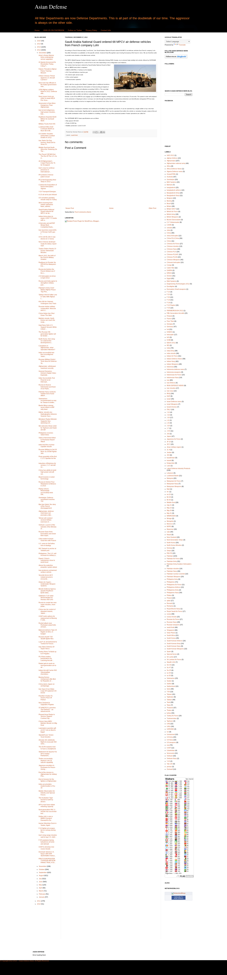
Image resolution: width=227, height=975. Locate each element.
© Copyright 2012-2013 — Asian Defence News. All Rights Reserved (24, 961)
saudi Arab (74, 135)
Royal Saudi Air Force (174, 611)
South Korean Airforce (174, 641)
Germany (170, 327)
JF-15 (169, 442)
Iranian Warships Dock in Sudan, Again (47, 824)
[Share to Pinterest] (104, 132)
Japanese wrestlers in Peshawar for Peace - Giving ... (47, 767)
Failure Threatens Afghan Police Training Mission (48, 71)
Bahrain (169, 185)
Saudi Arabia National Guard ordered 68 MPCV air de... (46, 211)
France (169, 319)
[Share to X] (99, 132)
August (41, 875)
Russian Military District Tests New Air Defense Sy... (48, 361)
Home (37, 30)
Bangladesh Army (173, 193)
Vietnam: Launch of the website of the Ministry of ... (47, 527)
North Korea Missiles (174, 545)
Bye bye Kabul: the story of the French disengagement (47, 506)
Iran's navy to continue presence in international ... (47, 170)
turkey (169, 713)
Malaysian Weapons (174, 486)
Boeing (169, 201)
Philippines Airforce (173, 587)
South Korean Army (173, 643)
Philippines (171, 582)
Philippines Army (173, 590)
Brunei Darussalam (173, 220)
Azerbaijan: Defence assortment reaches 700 (47, 499)
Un (168, 732)
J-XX (168, 431)
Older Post (152, 208)
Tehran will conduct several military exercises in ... (45, 520)
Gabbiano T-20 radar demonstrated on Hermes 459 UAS (46, 597)
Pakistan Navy (172, 571)
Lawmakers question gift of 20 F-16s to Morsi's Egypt (47, 730)
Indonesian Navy (173, 377)
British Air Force (172, 211)
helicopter (170, 335)
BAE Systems (171, 182)
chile (168, 230)
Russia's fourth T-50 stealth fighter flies (46, 638)
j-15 (168, 423)
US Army (170, 737)
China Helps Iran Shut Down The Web (46, 314)
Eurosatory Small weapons (176, 289)
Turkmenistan (171, 718)
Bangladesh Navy (173, 195)
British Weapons (172, 217)
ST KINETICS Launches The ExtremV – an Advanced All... (47, 709)
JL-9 (168, 450)
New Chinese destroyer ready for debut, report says (47, 244)
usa (168, 745)
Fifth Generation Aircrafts (175, 313)
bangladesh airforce (174, 190)
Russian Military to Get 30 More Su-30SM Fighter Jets (48, 451)
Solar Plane (171, 633)
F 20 (168, 294)
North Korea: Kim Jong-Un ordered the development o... (47, 341)
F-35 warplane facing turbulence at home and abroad (46, 842)
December (43, 53)
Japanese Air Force (173, 439)
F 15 (168, 292)
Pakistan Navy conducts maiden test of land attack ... (47, 394)
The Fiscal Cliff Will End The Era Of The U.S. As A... (48, 156)
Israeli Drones (172, 407)
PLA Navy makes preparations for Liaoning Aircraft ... (46, 658)
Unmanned (171, 734)
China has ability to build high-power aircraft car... (47, 472)
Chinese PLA (171, 252)
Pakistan (170, 556)
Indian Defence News (174, 359)
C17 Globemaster (173, 222)
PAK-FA (169, 553)
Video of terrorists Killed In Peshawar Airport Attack (47, 439)
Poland (169, 598)
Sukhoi (169, 684)
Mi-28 (169, 497)
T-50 (168, 692)
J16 (168, 434)
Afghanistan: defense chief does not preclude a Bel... (46, 513)
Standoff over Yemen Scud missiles (46, 736)
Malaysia (170, 478)
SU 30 (169, 665)
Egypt (169, 278)
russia (169, 614)
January (42, 897)
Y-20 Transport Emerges (47, 192)
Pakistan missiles (173, 569)
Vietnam (170, 756)
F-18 (168, 303)
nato (168, 532)
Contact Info (106, 30)
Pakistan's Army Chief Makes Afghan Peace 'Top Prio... (47, 290)
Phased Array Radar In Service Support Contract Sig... (47, 716)
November (43, 866)
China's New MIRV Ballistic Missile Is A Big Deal (48, 723)
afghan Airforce (172, 158)
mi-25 (169, 494)
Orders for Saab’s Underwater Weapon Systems (47, 584)
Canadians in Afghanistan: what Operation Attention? (47, 348)
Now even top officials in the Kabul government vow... (47, 85)
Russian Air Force (173, 619)
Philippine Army (172, 579)
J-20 (168, 426)
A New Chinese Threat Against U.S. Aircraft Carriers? (47, 78)
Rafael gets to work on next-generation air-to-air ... (47, 665)
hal (168, 329)
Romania (170, 606)
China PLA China (173, 238)
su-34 (169, 673)
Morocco (170, 524)
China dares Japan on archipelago (47, 685)
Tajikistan (170, 697)
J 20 (168, 417)
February (42, 894)
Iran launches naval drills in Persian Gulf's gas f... (47, 232)
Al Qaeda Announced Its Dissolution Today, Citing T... (47, 64)
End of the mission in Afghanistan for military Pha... (48, 774)
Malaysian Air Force (174, 481)
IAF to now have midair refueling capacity (47, 805)
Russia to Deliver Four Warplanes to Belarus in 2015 (47, 484)
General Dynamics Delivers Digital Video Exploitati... (47, 373)
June (41, 882)
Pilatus (169, 595)
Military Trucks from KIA (47, 124)
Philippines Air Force (174, 585)
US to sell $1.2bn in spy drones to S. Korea (47, 238)
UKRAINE (170, 729)
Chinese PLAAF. (172, 254)
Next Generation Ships (175, 540)
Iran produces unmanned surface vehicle (48, 571)
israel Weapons (172, 404)
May (40, 885)
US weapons (171, 742)
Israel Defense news (174, 401)
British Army (171, 214)
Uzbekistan (171, 750)
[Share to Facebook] (101, 132)
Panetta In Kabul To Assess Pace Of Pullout (46, 698)
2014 (39, 44)
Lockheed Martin (173, 476)
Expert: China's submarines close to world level (47, 560)
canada (169, 228)
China (169, 233)
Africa (169, 166)
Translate (182, 45)
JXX (168, 455)
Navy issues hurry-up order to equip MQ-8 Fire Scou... (47, 98)
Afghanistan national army (176, 163)
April (41, 888)
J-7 (168, 428)
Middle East (171, 502)
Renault (169, 603)
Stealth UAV (171, 662)
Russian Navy (172, 622)
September (43, 872)
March (41, 891)
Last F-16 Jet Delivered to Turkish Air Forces (48, 643)
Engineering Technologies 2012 (178, 284)
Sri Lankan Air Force (174, 659)
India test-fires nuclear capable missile (46, 445)
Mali (168, 489)
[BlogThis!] (96, 132)
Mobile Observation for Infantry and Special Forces (47, 793)
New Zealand (171, 537)
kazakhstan (171, 458)
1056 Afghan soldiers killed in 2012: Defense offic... (48, 91)
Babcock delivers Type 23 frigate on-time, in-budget (48, 632)
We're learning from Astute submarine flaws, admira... (46, 204)
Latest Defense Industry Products (178, 468)
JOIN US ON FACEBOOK (53, 30)
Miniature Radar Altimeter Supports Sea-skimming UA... (48, 421)
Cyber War (170, 268)
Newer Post (70, 208)
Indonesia (170, 367)
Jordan (169, 452)
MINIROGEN (171, 516)
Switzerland (171, 686)
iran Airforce (171, 383)
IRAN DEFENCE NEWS (175, 385)
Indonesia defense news (175, 369)
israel (169, 399)
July (40, 879)
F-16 (168, 300)
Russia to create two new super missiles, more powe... (47, 604)
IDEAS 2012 (171, 343)
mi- (168, 492)
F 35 (168, 297)
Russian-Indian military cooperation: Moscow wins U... (47, 308)
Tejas (169, 705)
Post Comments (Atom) (83, 212)
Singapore (170, 630)
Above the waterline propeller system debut (48, 566)
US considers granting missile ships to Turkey (48, 199)
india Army (170, 351)
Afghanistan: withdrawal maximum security (47, 367)
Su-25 (169, 670)
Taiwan (169, 694)
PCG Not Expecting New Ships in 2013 (47, 181)
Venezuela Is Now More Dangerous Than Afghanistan (47, 105)
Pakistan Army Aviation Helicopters (179, 564)
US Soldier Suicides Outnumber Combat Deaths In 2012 (47, 135)
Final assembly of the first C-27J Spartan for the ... (48, 458)
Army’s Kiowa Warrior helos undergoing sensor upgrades (46, 57)
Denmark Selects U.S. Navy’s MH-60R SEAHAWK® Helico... (47, 854)
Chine (169, 241)
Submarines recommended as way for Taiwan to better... (47, 400)
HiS (168, 337)
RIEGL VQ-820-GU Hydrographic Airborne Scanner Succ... (48, 414)
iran (168, 380)
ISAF (168, 396)
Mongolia (170, 521)
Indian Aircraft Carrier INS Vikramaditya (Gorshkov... (48, 672)
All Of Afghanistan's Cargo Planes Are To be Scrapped (47, 163)
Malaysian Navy (172, 484)
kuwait (169, 460)
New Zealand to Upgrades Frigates (46, 703)
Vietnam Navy (172, 758)
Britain (169, 206)
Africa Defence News (174, 169)
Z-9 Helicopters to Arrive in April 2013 (47, 277)
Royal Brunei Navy (173, 609)
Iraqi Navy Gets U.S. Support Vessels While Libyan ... (48, 327)
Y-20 (168, 761)
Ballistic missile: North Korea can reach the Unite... (47, 320)
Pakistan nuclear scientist (176, 574)
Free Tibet (170, 321)
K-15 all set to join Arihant (48, 195)
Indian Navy (171, 361)
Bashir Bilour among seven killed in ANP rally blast (46, 407)
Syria (168, 689)
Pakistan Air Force (173, 559)
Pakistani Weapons (173, 577)
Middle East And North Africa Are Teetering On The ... (48, 149)
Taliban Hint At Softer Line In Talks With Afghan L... (48, 296)
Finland (169, 316)
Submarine (171, 678)
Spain (169, 651)
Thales (169, 710)
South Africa (171, 635)
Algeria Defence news (174, 171)
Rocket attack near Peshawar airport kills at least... (47, 625)
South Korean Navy (174, 646)
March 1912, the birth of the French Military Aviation (47, 257)
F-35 (168, 308)
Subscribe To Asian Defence (178, 897)
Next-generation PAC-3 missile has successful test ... (47, 811)
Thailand (170, 708)
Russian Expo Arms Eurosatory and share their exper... (47, 533)
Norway (169, 548)
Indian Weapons (172, 364)
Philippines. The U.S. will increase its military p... (48, 554)
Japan (169, 436)
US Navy (170, 740)
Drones (169, 276)
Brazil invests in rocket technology (47, 478)
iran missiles (171, 388)
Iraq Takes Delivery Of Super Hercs (46, 648)
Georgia (169, 324)
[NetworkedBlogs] (178, 893)
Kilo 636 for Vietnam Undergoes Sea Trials (47, 302)
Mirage (169, 518)
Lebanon (170, 473)
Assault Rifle (171, 174)
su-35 (169, 675)
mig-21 (169, 505)
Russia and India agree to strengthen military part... (48, 283)
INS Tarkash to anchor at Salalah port (47, 549)
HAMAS (169, 332)
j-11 (168, 420)
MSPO (169, 526)
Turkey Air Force (172, 716)
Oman (169, 551)
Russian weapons (173, 625)
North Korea (171, 543)
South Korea (171, 638)
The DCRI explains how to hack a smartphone (47, 748)
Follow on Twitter (75, 30)
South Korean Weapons (175, 649)
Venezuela (170, 753)
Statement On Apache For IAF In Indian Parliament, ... (48, 754)
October (42, 869)
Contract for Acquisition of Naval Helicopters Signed (48, 186)
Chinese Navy (172, 249)
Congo (169, 265)
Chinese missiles (173, 246)
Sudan (169, 681)
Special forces (172, 654)
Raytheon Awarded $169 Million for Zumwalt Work (47, 119)
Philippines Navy (173, 593)
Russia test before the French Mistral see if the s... (47, 271)
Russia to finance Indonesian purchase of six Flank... (47, 387)
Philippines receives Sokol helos (46, 434)
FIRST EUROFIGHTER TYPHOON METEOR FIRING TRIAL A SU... (47, 860)
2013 (39, 47)
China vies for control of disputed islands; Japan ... (47, 611)
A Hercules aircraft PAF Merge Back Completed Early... (47, 225)
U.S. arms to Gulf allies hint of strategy (47, 544)
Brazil (169, 203)
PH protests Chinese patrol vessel (46, 176)
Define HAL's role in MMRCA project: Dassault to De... (46, 818)
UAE (168, 724)
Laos (168, 466)
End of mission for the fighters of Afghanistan (47, 780)
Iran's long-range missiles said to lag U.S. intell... (48, 836)
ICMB (169, 340)
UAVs (169, 726)
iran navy (170, 391)
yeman (169, 767)
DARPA (169, 270)
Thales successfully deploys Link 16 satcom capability (46, 760)
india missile (171, 353)
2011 (39, 901)
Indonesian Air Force (174, 375)
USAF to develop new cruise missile (46, 848)
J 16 (168, 415)
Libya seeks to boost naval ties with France (47, 539)
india (168, 348)
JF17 (168, 444)
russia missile (171, 617)
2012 (39, 50)
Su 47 (169, 667)
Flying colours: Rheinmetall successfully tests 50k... (46, 491)
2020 (39, 41)
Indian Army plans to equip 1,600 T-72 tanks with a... (48, 218)
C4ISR (169, 225)
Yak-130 (170, 764)
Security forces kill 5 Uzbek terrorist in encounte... (46, 577)
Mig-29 (169, 510)
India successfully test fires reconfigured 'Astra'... (46, 354)
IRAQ (169, 393)
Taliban (169, 700)
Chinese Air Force (173, 244)
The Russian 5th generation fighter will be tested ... (47, 334)
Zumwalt (170, 769)
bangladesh (171, 187)
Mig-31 (169, 513)
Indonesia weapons (174, 372)
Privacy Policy (91, 30)
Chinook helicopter (173, 262)
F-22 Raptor (171, 305)
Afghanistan (171, 161)
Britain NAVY (171, 209)
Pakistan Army (172, 561)
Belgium (170, 198)
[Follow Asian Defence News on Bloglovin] (176, 58)
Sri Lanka (170, 657)
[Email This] (94, 132)
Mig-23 (169, 508)
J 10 (168, 412)
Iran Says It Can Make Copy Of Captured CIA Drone (47, 691)
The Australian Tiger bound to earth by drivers (46, 800)
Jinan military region (174, 447)
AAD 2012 (170, 155)
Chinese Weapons (173, 260)
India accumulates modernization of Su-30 (47, 786)
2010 (39, 904)
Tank (168, 702)
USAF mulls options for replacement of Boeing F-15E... (48, 618)
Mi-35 (169, 500)
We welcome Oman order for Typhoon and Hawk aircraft (48, 428)
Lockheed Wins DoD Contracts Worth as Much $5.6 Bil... (46, 129)
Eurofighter (171, 286)
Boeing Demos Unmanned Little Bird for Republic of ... (47, 679)
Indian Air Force (172, 356)
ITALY (169, 409)
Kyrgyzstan (171, 463)
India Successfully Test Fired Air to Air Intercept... (47, 380)
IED (168, 345)
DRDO (169, 273)
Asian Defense (51, 6)
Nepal (169, 535)
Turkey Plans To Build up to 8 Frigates (47, 652)
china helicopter (172, 236)
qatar (168, 601)
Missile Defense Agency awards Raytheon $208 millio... (47, 591)
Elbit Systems (171, 281)
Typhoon (170, 721)
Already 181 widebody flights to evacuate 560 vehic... (48, 742)
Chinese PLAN (172, 257)
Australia (170, 177)
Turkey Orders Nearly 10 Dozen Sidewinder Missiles (47, 250)
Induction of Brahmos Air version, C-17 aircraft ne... (47, 465)
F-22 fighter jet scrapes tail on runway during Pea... (47, 830)
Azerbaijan (170, 179)
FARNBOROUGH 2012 (175, 311)
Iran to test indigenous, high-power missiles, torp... (47, 112)
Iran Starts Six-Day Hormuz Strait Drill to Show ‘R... (47, 142)
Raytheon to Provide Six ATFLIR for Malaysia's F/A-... (47, 264)
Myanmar (170, 529)
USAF (169, 748)
